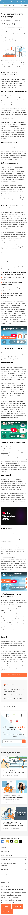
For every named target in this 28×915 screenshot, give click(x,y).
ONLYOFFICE (4, 453)
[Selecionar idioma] (25, 6)
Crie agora (24, 741)
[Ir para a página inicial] (9, 6)
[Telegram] (12, 24)
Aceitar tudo (7, 911)
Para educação (10, 10)
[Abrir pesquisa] (22, 6)
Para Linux (7, 841)
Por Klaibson (17, 20)
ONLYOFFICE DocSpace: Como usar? (13, 698)
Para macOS (11, 841)
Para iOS (20, 841)
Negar (6, 906)
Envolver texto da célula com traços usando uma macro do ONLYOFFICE (13, 771)
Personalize (17, 906)
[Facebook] (2, 24)
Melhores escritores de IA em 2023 (13, 694)
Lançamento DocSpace (14, 675)
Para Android (16, 841)
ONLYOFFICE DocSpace (15, 301)
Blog (2, 10)
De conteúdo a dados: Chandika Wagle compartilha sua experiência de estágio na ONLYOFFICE (13, 797)
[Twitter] (5, 24)
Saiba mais (11, 902)
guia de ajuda (15, 613)
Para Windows (2, 841)
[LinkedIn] (7, 24)
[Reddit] (10, 24)
